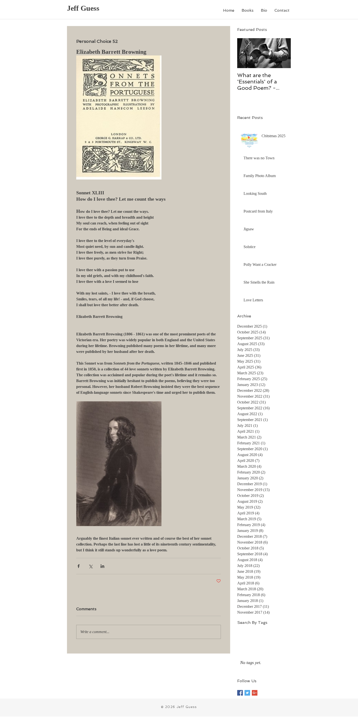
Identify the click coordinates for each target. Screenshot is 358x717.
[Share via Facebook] (78, 566)
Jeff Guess (83, 8)
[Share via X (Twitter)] (90, 566)
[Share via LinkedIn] (102, 566)
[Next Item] (283, 53)
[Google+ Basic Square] (254, 693)
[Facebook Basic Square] (240, 693)
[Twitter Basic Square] (247, 693)
